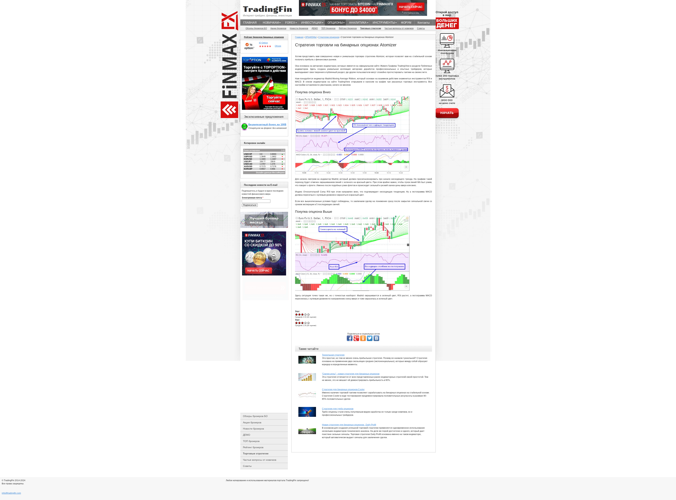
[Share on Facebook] (349, 338)
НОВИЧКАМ (269, 23)
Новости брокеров (299, 28)
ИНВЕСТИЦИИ (309, 23)
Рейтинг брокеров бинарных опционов (264, 37)
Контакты (424, 22)
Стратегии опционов (328, 37)
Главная (299, 37)
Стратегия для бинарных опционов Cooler (343, 389)
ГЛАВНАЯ (250, 22)
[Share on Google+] (356, 338)
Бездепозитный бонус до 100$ (267, 124)
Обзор (278, 46)
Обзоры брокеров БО (256, 28)
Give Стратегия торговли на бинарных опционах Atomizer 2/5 (299, 314)
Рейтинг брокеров (348, 28)
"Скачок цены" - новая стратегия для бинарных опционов (350, 374)
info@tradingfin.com (11, 493)
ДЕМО (315, 28)
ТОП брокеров (328, 28)
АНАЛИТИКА (356, 23)
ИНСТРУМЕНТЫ (382, 23)
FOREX (288, 23)
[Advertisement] (265, 356)
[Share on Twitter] (370, 338)
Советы (421, 28)
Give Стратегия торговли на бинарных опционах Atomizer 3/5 (302, 314)
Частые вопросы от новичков (399, 28)
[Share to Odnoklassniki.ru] (363, 338)
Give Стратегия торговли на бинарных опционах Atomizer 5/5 (308, 314)
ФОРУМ (406, 22)
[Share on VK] (376, 338)
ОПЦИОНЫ (334, 23)
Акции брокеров (278, 28)
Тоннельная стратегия (333, 355)
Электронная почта (252, 198)
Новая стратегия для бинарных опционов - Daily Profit (349, 425)
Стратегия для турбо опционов (337, 408)
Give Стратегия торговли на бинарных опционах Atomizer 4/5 (305, 314)
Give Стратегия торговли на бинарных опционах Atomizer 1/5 (296, 314)
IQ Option (263, 43)
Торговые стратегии (370, 28)
